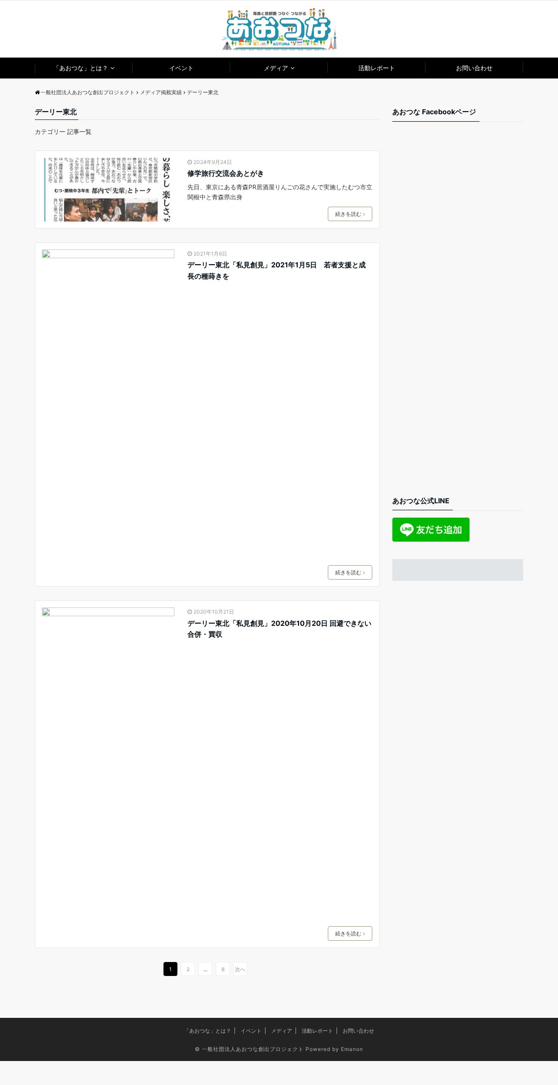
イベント (181, 68)
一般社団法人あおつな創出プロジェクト (253, 1049)
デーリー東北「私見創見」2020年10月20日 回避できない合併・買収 (279, 629)
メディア (276, 68)
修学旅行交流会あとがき (225, 173)
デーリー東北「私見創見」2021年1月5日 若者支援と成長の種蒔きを (276, 270)
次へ (240, 969)
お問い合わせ (474, 68)
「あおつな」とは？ (80, 68)
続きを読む (348, 214)
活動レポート (376, 68)
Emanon (352, 1049)
